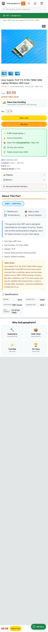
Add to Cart (24, 118)
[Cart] (42, 3)
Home (5, 20)
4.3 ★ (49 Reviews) (17, 86)
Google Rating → (16, 133)
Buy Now (24, 124)
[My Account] (29, 3)
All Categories (13, 16)
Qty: (3, 111)
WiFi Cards (11, 20)
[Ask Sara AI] (23, 3)
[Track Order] (35, 3)
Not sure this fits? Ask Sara (16, 186)
